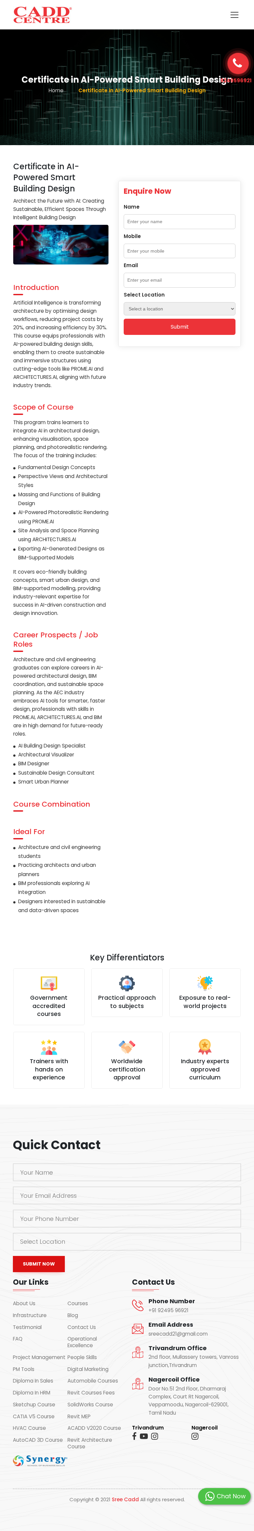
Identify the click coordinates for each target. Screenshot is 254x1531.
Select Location (144, 294)
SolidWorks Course (90, 1404)
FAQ (17, 1339)
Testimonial (27, 1327)
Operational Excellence (82, 1342)
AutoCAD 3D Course (38, 1440)
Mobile (132, 236)
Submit (180, 327)
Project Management (39, 1357)
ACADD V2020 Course (94, 1428)
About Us (24, 1303)
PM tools (23, 1369)
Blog (72, 1315)
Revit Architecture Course (89, 1443)
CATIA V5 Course (34, 1416)
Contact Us (81, 1327)
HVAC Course (29, 1428)
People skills (82, 1357)
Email (131, 265)
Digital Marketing (87, 1369)
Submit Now (39, 1264)
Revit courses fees (91, 1393)
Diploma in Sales (33, 1381)
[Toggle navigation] (234, 14)
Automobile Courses (92, 1381)
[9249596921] (238, 63)
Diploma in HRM (31, 1393)
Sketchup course (34, 1404)
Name (132, 206)
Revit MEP (79, 1416)
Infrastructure (30, 1315)
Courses (77, 1303)
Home (56, 90)
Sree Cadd (125, 1499)
